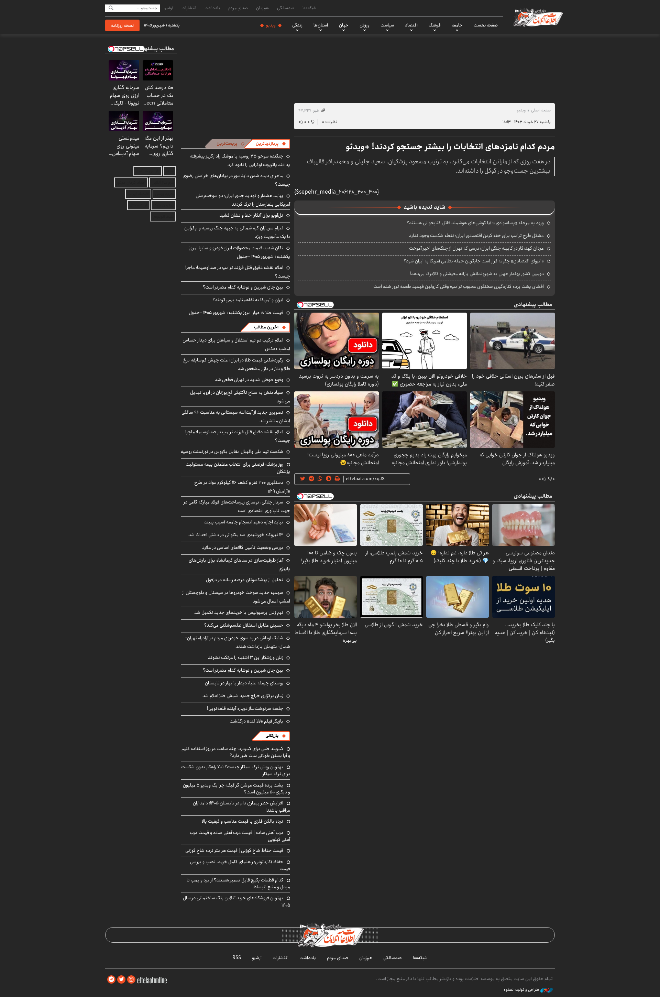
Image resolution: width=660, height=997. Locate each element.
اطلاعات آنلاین (537, 17)
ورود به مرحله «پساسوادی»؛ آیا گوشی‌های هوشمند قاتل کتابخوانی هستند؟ (475, 223)
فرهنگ (435, 25)
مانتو (170, 171)
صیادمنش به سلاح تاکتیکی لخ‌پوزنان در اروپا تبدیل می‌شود (240, 397)
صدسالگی (285, 7)
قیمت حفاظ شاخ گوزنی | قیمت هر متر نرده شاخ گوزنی (234, 850)
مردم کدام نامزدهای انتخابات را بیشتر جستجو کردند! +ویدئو (450, 146)
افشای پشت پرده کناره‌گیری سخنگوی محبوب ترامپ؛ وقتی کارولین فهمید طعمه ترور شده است (458, 286)
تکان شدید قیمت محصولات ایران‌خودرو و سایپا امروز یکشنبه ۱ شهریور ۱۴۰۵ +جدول (239, 252)
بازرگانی (271, 736)
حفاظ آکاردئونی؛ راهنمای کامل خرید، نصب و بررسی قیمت (240, 865)
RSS (236, 958)
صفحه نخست (486, 25)
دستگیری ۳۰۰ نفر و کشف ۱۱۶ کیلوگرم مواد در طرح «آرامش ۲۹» (242, 487)
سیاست (387, 25)
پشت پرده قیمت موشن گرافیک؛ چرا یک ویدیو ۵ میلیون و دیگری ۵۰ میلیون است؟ (236, 788)
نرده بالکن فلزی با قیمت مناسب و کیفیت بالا (242, 821)
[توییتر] (121, 979)
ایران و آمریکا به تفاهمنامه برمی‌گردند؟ (247, 300)
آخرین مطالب (266, 327)
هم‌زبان (262, 7)
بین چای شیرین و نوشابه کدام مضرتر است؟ (243, 287)
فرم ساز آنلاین (163, 182)
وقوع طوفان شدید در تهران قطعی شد (249, 379)
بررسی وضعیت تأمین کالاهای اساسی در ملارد (242, 547)
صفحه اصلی (541, 110)
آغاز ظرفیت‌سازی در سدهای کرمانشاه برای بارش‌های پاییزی (239, 564)
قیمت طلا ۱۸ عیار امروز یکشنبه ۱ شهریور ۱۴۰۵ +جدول (236, 312)
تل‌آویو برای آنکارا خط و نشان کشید (251, 215)
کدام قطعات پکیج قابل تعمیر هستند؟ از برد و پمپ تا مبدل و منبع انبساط (238, 883)
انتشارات (189, 7)
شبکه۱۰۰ (309, 7)
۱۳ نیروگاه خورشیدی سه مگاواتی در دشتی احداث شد (235, 535)
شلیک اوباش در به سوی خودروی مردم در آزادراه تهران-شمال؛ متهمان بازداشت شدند (237, 642)
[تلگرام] (111, 979)
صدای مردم (238, 7)
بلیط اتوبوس (163, 216)
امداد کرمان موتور (131, 182)
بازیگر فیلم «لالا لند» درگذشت (256, 721)
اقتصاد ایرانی (138, 194)
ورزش (365, 25)
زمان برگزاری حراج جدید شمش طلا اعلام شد (242, 696)
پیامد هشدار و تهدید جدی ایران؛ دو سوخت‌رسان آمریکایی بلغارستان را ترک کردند (243, 200)
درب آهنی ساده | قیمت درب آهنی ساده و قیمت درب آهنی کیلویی (240, 836)
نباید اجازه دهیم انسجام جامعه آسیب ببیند (243, 522)
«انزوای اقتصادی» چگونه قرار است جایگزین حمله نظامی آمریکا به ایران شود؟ (474, 261)
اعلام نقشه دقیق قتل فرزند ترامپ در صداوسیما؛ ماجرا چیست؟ (237, 272)
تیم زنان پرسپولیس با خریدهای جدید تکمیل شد (238, 612)
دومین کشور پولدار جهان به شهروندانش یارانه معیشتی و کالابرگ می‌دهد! (477, 274)
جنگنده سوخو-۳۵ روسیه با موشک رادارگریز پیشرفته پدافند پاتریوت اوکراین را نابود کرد (240, 160)
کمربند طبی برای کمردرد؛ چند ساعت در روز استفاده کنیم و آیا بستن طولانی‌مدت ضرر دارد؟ (236, 752)
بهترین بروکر (163, 205)
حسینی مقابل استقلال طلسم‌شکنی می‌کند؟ (243, 625)
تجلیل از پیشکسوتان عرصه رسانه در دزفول (244, 580)
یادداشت (212, 7)
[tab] (271, 144)
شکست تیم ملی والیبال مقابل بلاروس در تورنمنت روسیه (232, 451)
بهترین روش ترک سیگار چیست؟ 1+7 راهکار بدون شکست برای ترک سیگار (235, 770)
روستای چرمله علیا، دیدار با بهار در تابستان (244, 683)
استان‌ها (321, 25)
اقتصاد (411, 25)
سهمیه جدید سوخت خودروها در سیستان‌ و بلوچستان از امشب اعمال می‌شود (236, 597)
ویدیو (271, 25)
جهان (344, 25)
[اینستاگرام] (131, 979)
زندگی (297, 25)
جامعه (457, 25)
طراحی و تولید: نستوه (522, 990)
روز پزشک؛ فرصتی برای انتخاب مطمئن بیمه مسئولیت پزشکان (238, 467)
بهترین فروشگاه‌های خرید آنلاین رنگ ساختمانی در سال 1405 (236, 901)
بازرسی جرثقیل (148, 171)
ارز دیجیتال (138, 205)
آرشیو (168, 7)
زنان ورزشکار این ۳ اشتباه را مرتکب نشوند (245, 657)
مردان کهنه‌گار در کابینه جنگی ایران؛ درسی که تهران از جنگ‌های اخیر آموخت (476, 248)
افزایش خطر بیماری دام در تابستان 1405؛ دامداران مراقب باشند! (241, 806)
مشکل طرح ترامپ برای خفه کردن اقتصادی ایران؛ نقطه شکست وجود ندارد (476, 235)
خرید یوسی (164, 194)
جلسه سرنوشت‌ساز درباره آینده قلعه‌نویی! (245, 708)
